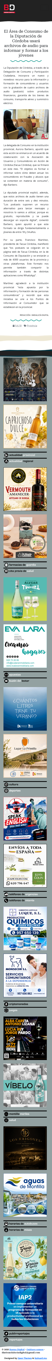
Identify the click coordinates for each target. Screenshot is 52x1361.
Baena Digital (17, 1349)
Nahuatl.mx (41, 1358)
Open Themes (25, 1358)
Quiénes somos (34, 1349)
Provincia (32, 325)
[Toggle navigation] (44, 8)
